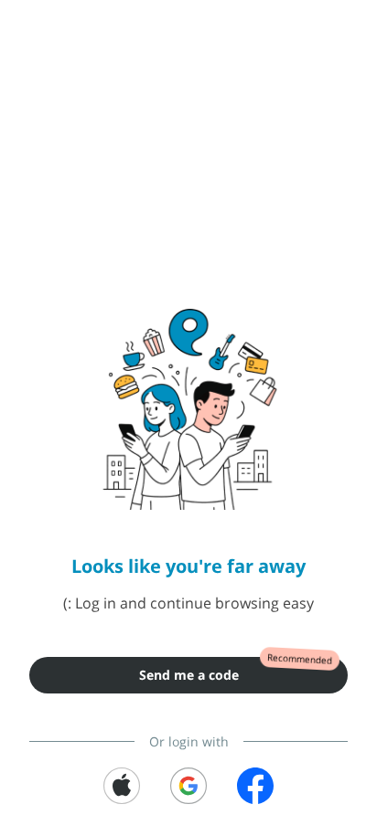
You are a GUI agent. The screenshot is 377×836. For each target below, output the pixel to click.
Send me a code (189, 674)
